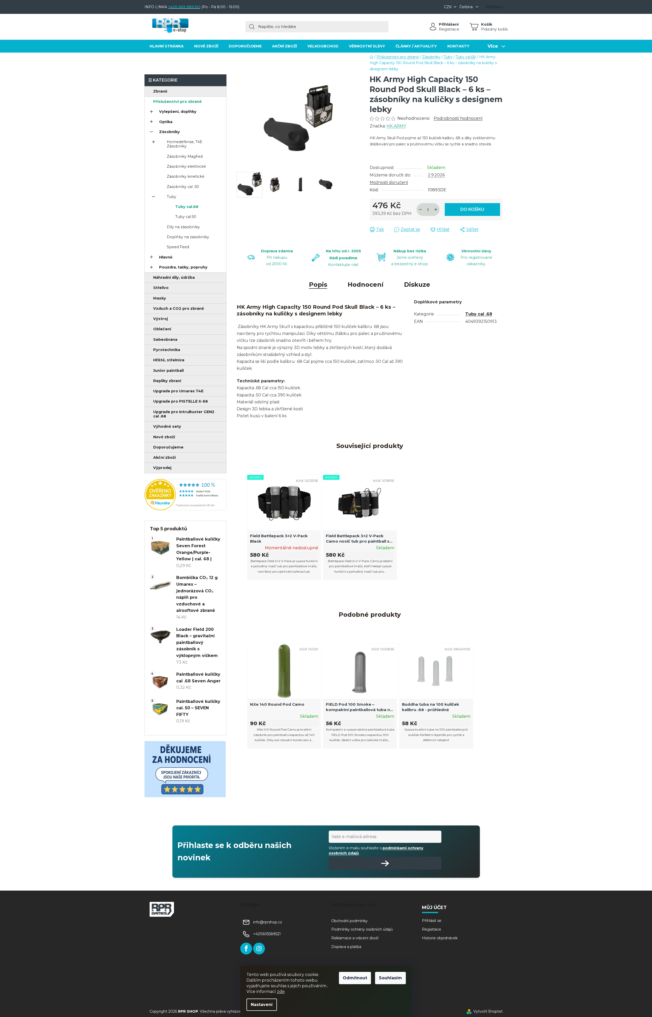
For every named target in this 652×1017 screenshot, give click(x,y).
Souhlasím (390, 977)
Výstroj (160, 318)
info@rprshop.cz (267, 922)
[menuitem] (166, 46)
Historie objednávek (440, 938)
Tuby (171, 196)
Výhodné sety (167, 426)
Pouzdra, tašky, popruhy (183, 267)
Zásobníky (169, 131)
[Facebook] (246, 948)
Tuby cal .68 (478, 314)
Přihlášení (449, 24)
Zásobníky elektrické (186, 166)
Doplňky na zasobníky (188, 237)
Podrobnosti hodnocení (458, 118)
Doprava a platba (346, 946)
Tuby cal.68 (186, 206)
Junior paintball (168, 370)
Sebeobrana (165, 339)
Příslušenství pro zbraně (177, 101)
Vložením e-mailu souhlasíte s (376, 850)
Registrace (449, 29)
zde (281, 991)
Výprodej (162, 467)
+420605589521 (267, 934)
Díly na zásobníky (183, 227)
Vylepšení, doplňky (177, 111)
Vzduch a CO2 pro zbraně (178, 308)
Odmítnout (355, 977)
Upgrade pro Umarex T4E (178, 391)
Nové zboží (164, 437)
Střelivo (161, 287)
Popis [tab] (318, 284)
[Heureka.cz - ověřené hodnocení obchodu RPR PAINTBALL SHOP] (185, 494)
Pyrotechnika (166, 349)
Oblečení (162, 329)
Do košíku (472, 209)
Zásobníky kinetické (185, 176)
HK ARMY (396, 126)
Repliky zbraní (167, 380)
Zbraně (160, 91)
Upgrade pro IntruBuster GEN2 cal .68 (183, 414)
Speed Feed (178, 247)
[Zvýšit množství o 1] (436, 209)
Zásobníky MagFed (185, 156)
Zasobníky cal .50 (183, 186)
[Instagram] (259, 948)
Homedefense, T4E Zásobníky (184, 143)
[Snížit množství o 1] (420, 209)
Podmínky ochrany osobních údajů (362, 929)
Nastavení (262, 1004)
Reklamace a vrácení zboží (354, 938)
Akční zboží (164, 457)
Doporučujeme (168, 447)
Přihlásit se (431, 920)
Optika (165, 121)
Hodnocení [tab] (366, 284)
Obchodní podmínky (349, 921)
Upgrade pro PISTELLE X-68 (180, 401)
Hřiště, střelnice (168, 360)
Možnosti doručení (389, 182)
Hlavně (165, 257)
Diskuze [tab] (417, 284)
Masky (159, 298)
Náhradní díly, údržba (174, 277)
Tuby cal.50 (185, 216)
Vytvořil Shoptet (488, 1011)
